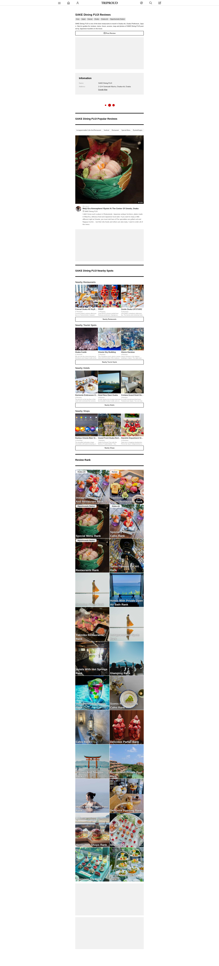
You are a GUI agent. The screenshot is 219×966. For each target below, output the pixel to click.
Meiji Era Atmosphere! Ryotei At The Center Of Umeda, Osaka (110, 209)
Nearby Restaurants (109, 319)
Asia (77, 19)
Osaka (97, 19)
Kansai (90, 19)
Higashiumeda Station (117, 19)
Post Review (111, 33)
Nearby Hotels (109, 405)
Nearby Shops (110, 448)
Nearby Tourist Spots (109, 362)
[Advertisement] (109, 53)
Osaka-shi (104, 19)
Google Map (102, 90)
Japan (83, 19)
